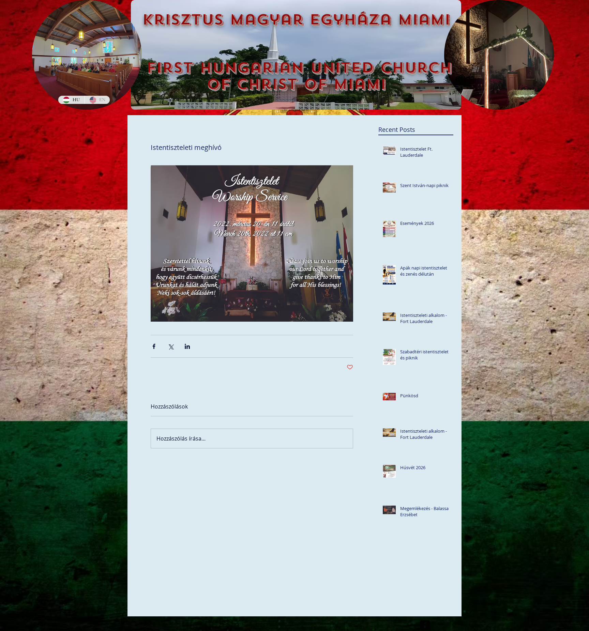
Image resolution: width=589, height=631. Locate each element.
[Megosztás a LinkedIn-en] (187, 346)
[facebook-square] (425, 625)
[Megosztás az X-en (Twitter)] (170, 346)
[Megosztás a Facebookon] (154, 346)
